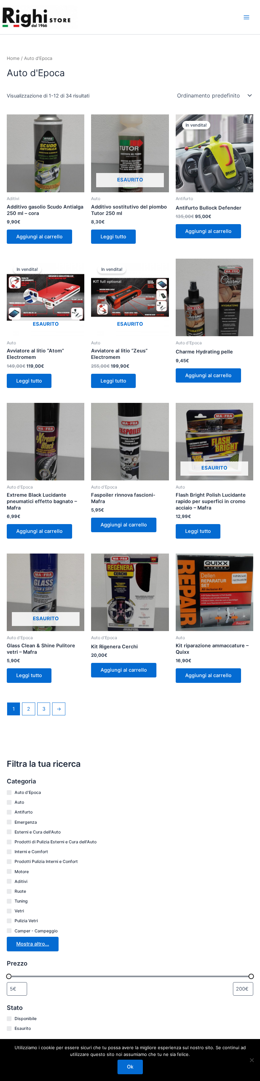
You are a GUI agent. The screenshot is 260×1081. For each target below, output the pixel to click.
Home (13, 58)
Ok (130, 1067)
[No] (251, 1060)
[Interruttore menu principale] (246, 17)
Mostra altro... (32, 944)
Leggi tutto (113, 237)
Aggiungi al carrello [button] (39, 237)
